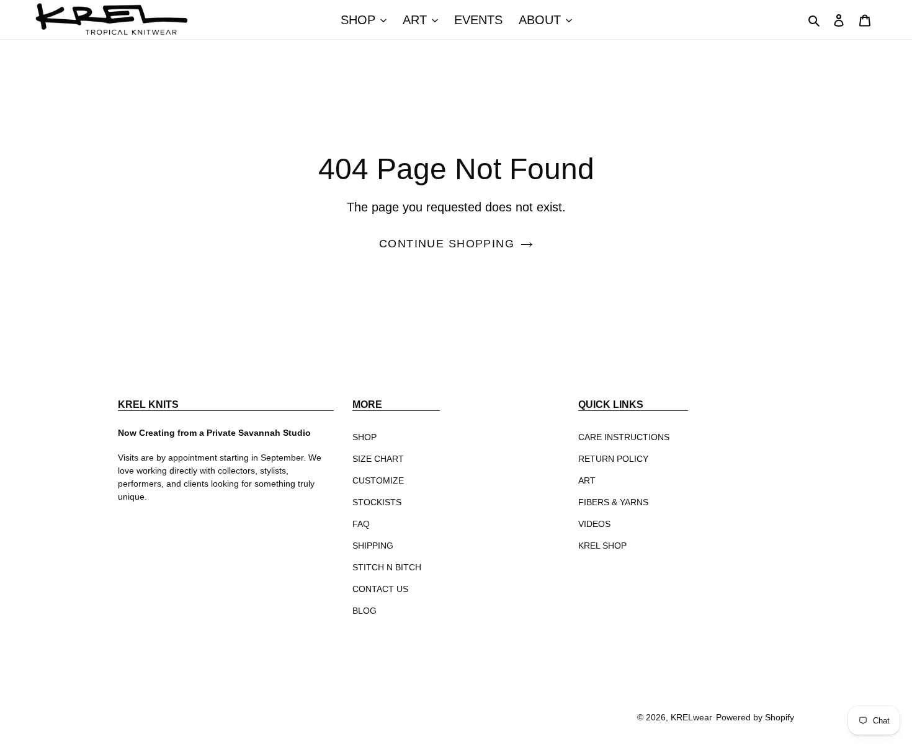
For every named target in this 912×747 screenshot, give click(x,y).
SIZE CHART (378, 459)
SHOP (364, 437)
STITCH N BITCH (386, 567)
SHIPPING (372, 545)
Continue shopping (446, 243)
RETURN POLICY (613, 459)
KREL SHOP (602, 545)
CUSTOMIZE (378, 480)
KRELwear (691, 717)
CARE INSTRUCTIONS (623, 437)
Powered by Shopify (755, 717)
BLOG (364, 611)
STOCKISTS (376, 502)
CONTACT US (380, 589)
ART (587, 480)
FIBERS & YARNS (613, 502)
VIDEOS (594, 524)
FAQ (361, 524)
